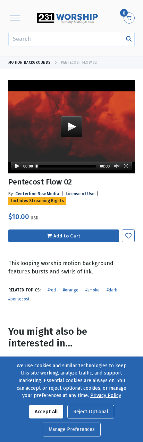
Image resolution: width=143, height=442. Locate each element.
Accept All (46, 412)
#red (52, 290)
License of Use (80, 193)
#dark (112, 290)
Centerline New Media (37, 193)
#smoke (92, 290)
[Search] (128, 39)
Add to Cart (67, 235)
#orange (70, 290)
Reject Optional (90, 412)
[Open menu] (15, 18)
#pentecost (19, 299)
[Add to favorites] (128, 235)
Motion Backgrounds (29, 63)
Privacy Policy (105, 395)
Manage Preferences (72, 429)
